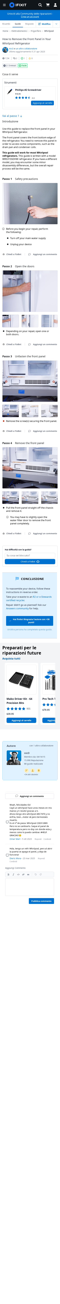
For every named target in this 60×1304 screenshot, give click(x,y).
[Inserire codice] (18, 874)
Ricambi (6, 23)
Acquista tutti (11, 658)
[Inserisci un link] (23, 874)
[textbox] (29, 887)
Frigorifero (36, 31)
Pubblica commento (41, 901)
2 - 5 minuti (11, 65)
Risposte (29, 23)
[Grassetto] (8, 874)
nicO (11, 48)
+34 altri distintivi (31, 774)
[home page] (18, 5)
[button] (40, 5)
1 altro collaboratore (43, 745)
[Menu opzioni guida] (56, 23)
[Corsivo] (13, 874)
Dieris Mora (15, 858)
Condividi (47, 839)
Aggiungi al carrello (42, 103)
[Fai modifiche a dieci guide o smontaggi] (32, 770)
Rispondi (38, 839)
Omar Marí (15, 839)
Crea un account (30, 16)
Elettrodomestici (19, 31)
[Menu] (4, 5)
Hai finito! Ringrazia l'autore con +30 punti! (31, 621)
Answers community (17, 608)
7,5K (7, 58)
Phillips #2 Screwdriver (28, 90)
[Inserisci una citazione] (28, 874)
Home (5, 31)
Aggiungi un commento (30, 548)
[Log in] (55, 5)
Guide (18, 23)
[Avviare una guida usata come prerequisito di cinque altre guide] (38, 770)
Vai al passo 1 (11, 116)
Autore (11, 746)
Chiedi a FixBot (28, 561)
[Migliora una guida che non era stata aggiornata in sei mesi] (26, 770)
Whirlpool (49, 31)
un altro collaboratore (26, 48)
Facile (24, 65)
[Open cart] (48, 5)
